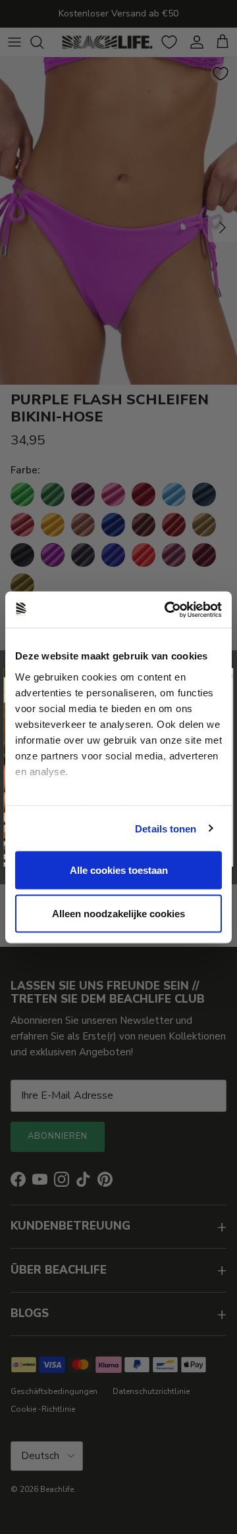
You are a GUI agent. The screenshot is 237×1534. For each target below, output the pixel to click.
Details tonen (165, 828)
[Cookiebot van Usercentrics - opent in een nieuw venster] (167, 609)
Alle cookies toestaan (119, 870)
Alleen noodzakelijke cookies (118, 913)
